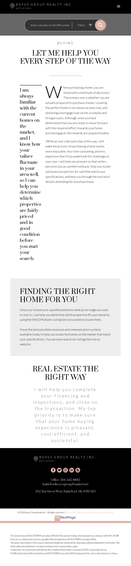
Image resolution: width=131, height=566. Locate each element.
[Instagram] (65, 470)
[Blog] (77, 470)
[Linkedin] (71, 470)
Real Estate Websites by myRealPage (96, 512)
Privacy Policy (72, 512)
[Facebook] (53, 470)
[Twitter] (59, 470)
